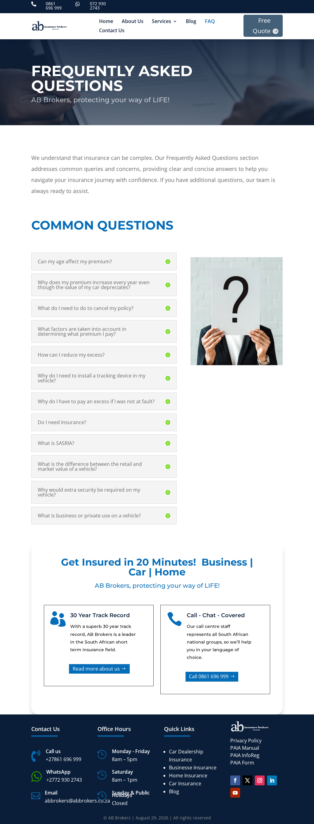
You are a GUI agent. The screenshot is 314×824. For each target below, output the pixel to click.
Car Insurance (185, 783)
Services (161, 22)
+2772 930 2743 (64, 779)
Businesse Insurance (192, 767)
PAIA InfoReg (244, 755)
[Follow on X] (247, 780)
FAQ (210, 22)
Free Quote (261, 25)
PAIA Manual (244, 748)
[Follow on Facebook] (235, 780)
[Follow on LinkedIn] (272, 780)
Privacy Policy (246, 740)
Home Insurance (188, 775)
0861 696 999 (54, 6)
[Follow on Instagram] (260, 780)
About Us (133, 22)
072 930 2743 (98, 6)
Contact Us (111, 31)
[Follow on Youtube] (235, 793)
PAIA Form (242, 762)
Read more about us (96, 668)
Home (106, 22)
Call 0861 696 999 (208, 676)
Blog (191, 22)
